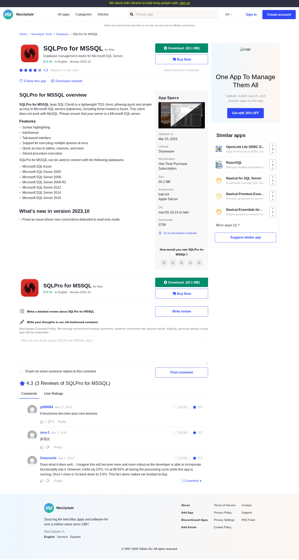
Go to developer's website (180, 233)
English (49, 536)
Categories (84, 14)
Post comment (181, 372)
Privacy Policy (223, 512)
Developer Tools (41, 34)
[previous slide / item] (161, 115)
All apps (64, 14)
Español (75, 536)
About (185, 505)
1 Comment (190, 481)
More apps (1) (226, 225)
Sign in (251, 14)
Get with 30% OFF (245, 113)
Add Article (188, 527)
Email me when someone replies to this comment (60, 371)
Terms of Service (225, 505)
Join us (185, 3)
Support (247, 512)
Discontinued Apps (194, 520)
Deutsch (62, 536)
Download (184, 48)
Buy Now (184, 59)
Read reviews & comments (182, 70)
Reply (62, 422)
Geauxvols (48, 458)
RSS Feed (248, 520)
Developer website (69, 81)
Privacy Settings (224, 520)
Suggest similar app (245, 237)
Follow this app (35, 81)
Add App (187, 512)
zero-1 (45, 432)
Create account (279, 14)
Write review (181, 311)
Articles (103, 14)
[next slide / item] (202, 115)
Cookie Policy (222, 527)
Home (23, 34)
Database (62, 34)
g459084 (46, 407)
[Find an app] (131, 14)
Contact (247, 505)
